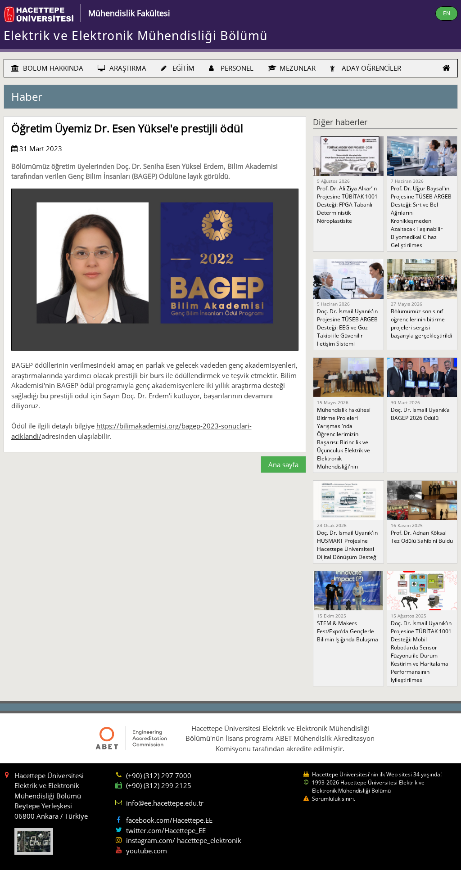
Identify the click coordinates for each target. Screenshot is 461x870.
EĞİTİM (182, 67)
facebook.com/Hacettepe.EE (169, 820)
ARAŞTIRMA (127, 67)
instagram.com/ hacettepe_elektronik (183, 840)
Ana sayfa (283, 464)
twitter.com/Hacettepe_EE (166, 830)
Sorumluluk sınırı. (333, 798)
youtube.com (146, 850)
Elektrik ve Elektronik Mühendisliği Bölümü (136, 35)
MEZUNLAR (297, 67)
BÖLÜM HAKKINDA (52, 67)
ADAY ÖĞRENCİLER (370, 67)
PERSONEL (236, 67)
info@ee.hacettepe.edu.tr (164, 802)
